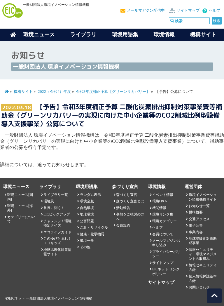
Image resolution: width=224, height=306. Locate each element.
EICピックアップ (56, 214)
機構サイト (203, 34)
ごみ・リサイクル (94, 227)
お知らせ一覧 (199, 206)
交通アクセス (199, 219)
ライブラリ (83, 34)
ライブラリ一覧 (55, 195)
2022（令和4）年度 (54, 92)
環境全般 (87, 201)
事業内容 (196, 232)
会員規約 (123, 225)
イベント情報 (162, 195)
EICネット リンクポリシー (166, 271)
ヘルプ (214, 10)
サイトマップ (188, 10)
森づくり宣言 (126, 195)
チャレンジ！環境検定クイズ (57, 223)
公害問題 (87, 221)
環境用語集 (125, 34)
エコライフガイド (57, 232)
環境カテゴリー (164, 221)
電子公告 (196, 225)
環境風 (48, 201)
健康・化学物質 (92, 234)
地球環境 (87, 214)
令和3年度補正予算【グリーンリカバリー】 (113, 92)
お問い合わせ (199, 287)
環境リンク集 (162, 214)
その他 (85, 247)
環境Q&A (159, 201)
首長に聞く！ (53, 208)
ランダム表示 (90, 195)
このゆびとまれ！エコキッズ (57, 241)
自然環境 (87, 208)
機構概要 (196, 212)
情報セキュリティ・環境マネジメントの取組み (203, 254)
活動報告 (123, 208)
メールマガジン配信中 (146, 10)
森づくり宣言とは (130, 201)
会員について (162, 234)
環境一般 (87, 241)
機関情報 (159, 208)
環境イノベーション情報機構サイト (203, 197)
